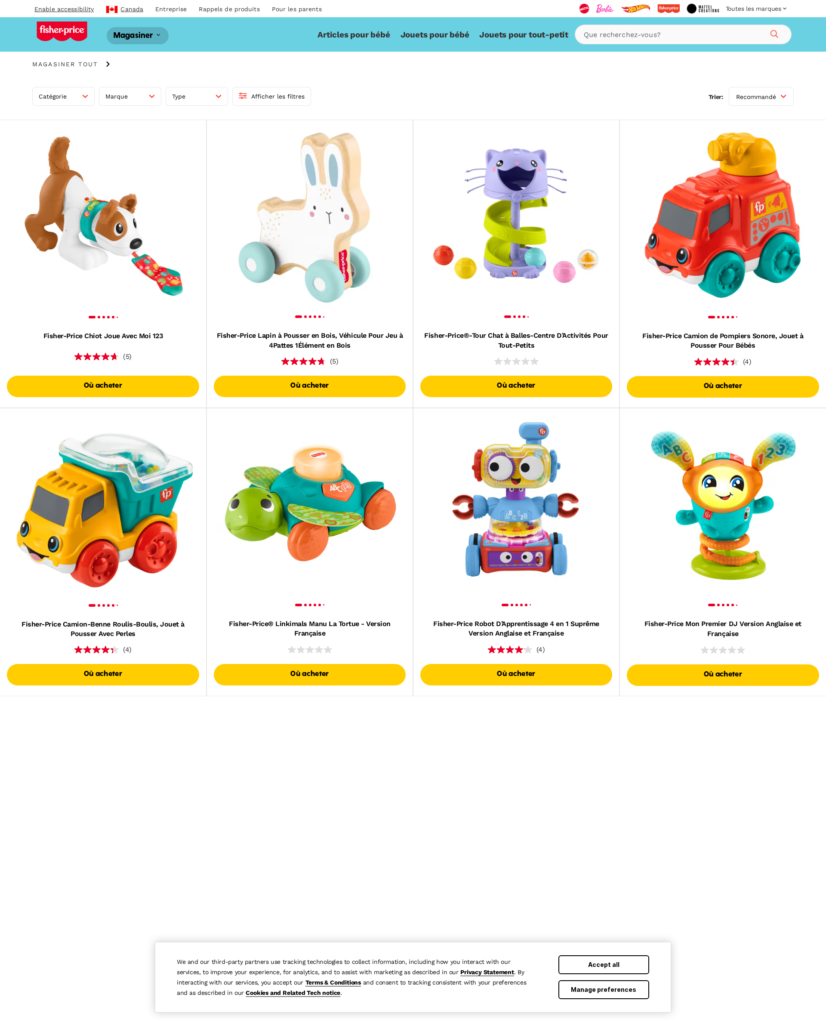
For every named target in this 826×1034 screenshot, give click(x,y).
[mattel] (584, 8)
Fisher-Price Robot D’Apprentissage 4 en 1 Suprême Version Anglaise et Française (516, 628)
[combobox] (683, 34)
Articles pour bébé (353, 35)
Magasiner (134, 35)
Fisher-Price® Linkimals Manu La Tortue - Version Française (310, 628)
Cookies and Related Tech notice (293, 992)
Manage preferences (603, 989)
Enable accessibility (64, 9)
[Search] (773, 33)
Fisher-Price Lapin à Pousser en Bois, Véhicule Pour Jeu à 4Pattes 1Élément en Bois (310, 340)
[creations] (702, 8)
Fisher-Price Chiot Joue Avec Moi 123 (103, 336)
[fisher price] (668, 8)
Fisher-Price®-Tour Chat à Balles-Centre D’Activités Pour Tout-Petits (516, 340)
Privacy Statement (487, 972)
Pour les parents (297, 9)
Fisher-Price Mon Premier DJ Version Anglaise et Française (722, 628)
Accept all (604, 964)
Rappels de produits (229, 9)
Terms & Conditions (333, 982)
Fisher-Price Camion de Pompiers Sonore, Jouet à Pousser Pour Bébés (722, 340)
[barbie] (605, 8)
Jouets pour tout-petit (523, 35)
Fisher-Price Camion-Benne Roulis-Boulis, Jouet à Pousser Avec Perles (103, 629)
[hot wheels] (635, 8)
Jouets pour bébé (435, 35)
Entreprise (171, 9)
